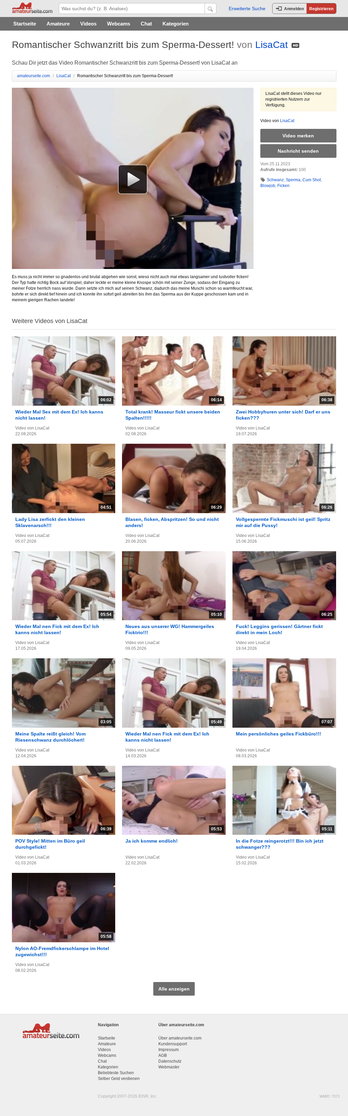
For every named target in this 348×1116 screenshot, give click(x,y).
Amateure (58, 24)
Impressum (168, 1049)
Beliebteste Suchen (116, 1072)
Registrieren (321, 8)
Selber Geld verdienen (119, 1078)
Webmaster (168, 1067)
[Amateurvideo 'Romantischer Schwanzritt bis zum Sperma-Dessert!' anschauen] (133, 179)
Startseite (24, 24)
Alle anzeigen (174, 989)
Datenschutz (169, 1061)
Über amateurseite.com (180, 1038)
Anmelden (294, 8)
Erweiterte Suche (247, 8)
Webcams (118, 24)
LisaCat (271, 44)
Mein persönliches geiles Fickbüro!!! (278, 734)
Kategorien (175, 24)
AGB (162, 1055)
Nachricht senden (298, 151)
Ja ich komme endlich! (151, 841)
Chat (146, 24)
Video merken (298, 135)
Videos (88, 24)
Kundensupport (172, 1044)
